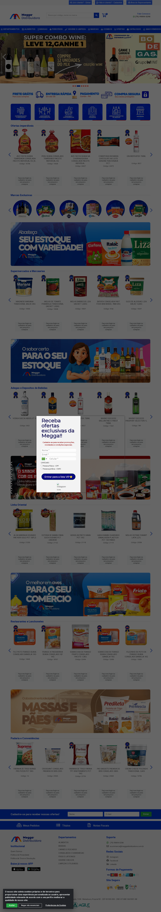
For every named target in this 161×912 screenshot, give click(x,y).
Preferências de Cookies (56, 905)
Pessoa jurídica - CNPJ (52, 469)
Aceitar (12, 905)
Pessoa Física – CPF (51, 466)
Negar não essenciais (30, 905)
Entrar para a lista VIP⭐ (59, 476)
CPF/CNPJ (45, 463)
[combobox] (44, 458)
